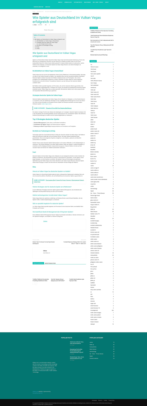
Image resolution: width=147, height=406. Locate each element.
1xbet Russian (93, 117)
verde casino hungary (95, 312)
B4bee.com (35, 391)
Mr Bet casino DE (94, 232)
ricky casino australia (95, 289)
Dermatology (68, 2)
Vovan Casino (93, 319)
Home (34, 11)
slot (91, 294)
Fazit (38, 46)
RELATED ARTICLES (38, 263)
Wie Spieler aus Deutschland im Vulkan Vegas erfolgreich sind (50, 39)
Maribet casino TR (95, 214)
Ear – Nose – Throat (98, 2)
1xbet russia (93, 115)
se (91, 292)
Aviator (92, 126)
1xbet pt (92, 110)
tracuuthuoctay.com (38, 393)
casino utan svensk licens (96, 177)
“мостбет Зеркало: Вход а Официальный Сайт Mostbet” (102, 45)
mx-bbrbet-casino (94, 237)
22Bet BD (92, 122)
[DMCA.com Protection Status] (36, 380)
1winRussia (93, 87)
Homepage (94, 400)
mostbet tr (93, 230)
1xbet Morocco (94, 108)
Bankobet (92, 147)
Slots (91, 296)
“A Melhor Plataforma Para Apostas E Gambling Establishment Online (101, 31)
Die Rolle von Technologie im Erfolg (45, 45)
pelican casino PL (94, 259)
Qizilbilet (92, 282)
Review (92, 287)
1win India (92, 78)
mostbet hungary (94, 220)
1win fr (92, 76)
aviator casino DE (94, 131)
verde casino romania (95, 317)
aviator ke (92, 138)
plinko (91, 273)
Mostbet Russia (94, 227)
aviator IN (92, 135)
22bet (91, 119)
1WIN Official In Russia (96, 80)
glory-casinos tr (94, 200)
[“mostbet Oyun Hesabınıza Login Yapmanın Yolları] (77, 272)
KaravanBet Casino (95, 202)
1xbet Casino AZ (94, 92)
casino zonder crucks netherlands (98, 179)
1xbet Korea (93, 101)
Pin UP (92, 264)
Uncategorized (40, 11)
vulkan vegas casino (46, 103)
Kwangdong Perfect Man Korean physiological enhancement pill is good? (76, 351)
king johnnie (93, 207)
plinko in (92, 276)
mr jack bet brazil (94, 234)
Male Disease (87, 2)
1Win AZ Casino (94, 67)
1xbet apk (92, 90)
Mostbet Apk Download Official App (98, 54)
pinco (91, 271)
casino (92, 165)
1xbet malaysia (94, 106)
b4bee (35, 24)
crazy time (93, 184)
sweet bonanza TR (95, 308)
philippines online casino (96, 262)
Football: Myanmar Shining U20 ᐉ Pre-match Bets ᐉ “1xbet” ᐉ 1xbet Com (75, 242)
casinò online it (94, 175)
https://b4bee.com (46, 252)
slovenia (92, 301)
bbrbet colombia (94, 152)
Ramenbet (93, 285)
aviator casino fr (94, 133)
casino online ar (94, 172)
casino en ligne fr (94, 168)
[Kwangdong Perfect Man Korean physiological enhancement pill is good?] (65, 351)
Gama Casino (93, 197)
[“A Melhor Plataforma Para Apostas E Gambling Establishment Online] (41, 272)
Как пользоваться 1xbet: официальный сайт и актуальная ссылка (102, 41)
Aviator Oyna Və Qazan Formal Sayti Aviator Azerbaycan (44, 242)
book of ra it (93, 161)
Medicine (47, 7)
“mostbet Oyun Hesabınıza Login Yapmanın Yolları (100, 50)
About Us (100, 400)
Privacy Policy (111, 400)
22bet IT (92, 124)
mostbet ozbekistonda (96, 225)
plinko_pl (92, 280)
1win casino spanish (95, 73)
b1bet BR (92, 145)
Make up (60, 2)
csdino (92, 186)
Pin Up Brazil (93, 266)
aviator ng (92, 142)
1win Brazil (93, 71)
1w (91, 64)
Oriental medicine (38, 7)
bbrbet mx (93, 154)
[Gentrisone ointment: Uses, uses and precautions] (65, 344)
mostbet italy (93, 223)
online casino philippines (96, 246)
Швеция (92, 324)
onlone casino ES (94, 250)
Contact (105, 400)
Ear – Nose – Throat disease (97, 193)
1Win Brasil (93, 69)
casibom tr (93, 163)
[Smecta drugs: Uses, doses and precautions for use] (65, 359)
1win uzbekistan (94, 85)
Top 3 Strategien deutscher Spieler (45, 43)
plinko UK (92, 278)
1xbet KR (92, 103)
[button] (112, 2)
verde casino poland (95, 315)
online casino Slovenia (95, 248)
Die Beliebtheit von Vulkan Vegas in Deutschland (48, 40)
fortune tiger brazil (95, 195)
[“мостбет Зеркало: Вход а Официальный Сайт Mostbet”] (59, 272)
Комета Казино (94, 321)
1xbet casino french (95, 96)
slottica (92, 299)
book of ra (93, 158)
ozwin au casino (94, 257)
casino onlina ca (94, 170)
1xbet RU (92, 113)
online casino (93, 239)
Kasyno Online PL (94, 204)
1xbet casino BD (94, 94)
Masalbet (92, 216)
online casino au (94, 241)
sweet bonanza (94, 305)
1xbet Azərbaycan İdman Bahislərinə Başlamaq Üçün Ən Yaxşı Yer (101, 36)
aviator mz (93, 140)
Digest (107, 2)
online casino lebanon (95, 243)
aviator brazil (93, 129)
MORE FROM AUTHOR (50, 263)
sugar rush (93, 303)
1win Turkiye (93, 83)
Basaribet (92, 149)
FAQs (38, 48)
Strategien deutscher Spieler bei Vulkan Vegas (47, 42)
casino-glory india (94, 181)
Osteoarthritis (78, 2)
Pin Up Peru (93, 269)
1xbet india (93, 99)
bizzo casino (93, 156)
